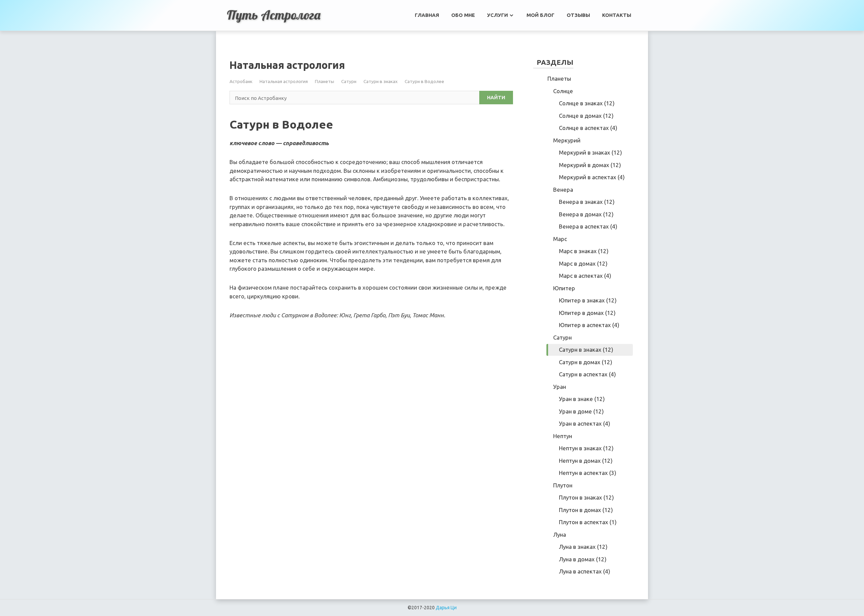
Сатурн (348, 81)
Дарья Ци (446, 607)
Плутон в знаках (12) (586, 497)
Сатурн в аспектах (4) (587, 374)
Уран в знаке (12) (582, 399)
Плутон (562, 485)
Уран (559, 386)
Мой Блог (540, 15)
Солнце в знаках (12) (587, 103)
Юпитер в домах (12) (587, 313)
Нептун (562, 436)
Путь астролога (273, 15)
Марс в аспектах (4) (585, 275)
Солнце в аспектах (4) (588, 128)
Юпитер (564, 288)
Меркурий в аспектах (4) (592, 177)
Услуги (497, 15)
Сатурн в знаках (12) (586, 349)
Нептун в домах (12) (586, 460)
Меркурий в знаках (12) (590, 152)
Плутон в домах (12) (586, 510)
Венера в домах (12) (586, 214)
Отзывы (578, 15)
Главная (427, 15)
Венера (563, 189)
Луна (559, 534)
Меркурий (566, 140)
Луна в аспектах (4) (584, 571)
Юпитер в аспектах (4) (589, 325)
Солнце (563, 91)
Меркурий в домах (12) (590, 165)
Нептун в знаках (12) (586, 448)
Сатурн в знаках (380, 81)
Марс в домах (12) (583, 263)
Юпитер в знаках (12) (588, 300)
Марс (560, 239)
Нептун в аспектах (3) (587, 473)
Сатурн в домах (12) (585, 362)
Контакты (616, 15)
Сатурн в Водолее (424, 81)
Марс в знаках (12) (584, 251)
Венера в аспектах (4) (588, 226)
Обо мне (463, 15)
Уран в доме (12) (581, 411)
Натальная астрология (284, 81)
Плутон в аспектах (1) (588, 522)
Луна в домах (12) (582, 559)
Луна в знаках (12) (583, 546)
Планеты (324, 81)
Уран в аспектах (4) (584, 423)
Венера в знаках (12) (587, 201)
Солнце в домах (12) (586, 115)
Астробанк (241, 81)
